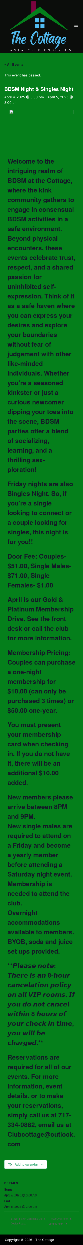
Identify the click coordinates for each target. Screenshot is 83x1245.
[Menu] (76, 26)
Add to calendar (26, 1164)
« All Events (13, 64)
